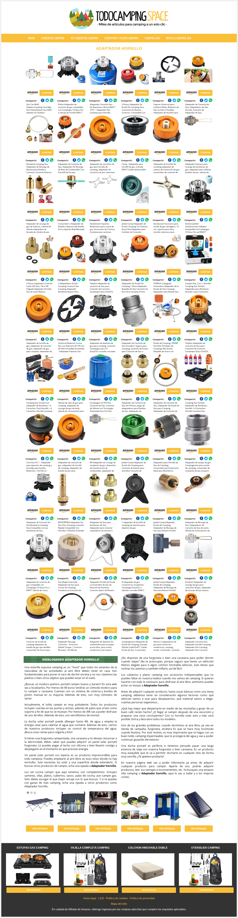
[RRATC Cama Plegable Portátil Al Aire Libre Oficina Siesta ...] (40, 807)
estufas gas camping (32, 847)
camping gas (152, 38)
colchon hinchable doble (148, 847)
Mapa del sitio (119, 903)
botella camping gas (178, 38)
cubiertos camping (52, 38)
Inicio (31, 38)
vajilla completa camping (90, 847)
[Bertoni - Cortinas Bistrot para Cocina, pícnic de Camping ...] (167, 807)
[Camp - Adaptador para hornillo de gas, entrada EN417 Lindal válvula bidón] (135, 131)
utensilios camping (205, 847)
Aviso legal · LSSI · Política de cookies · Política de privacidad (119, 898)
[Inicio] (118, 26)
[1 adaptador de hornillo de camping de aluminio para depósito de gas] (135, 490)
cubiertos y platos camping (121, 38)
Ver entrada (40, 828)
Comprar (46, 92)
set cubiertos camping (84, 38)
